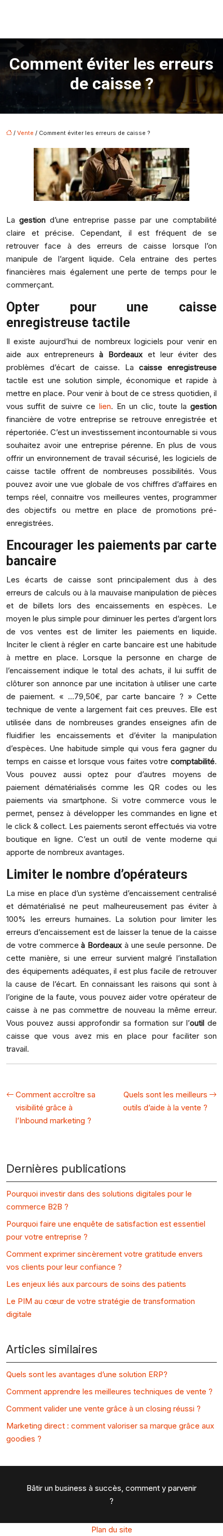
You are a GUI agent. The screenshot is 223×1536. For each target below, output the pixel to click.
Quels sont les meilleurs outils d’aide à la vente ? (165, 1101)
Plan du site (111, 1529)
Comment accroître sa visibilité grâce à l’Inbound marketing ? (55, 1107)
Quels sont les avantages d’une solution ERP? (87, 1374)
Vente (25, 133)
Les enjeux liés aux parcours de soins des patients (96, 1284)
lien (105, 406)
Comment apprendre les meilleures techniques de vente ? (109, 1391)
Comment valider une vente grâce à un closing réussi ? (103, 1408)
